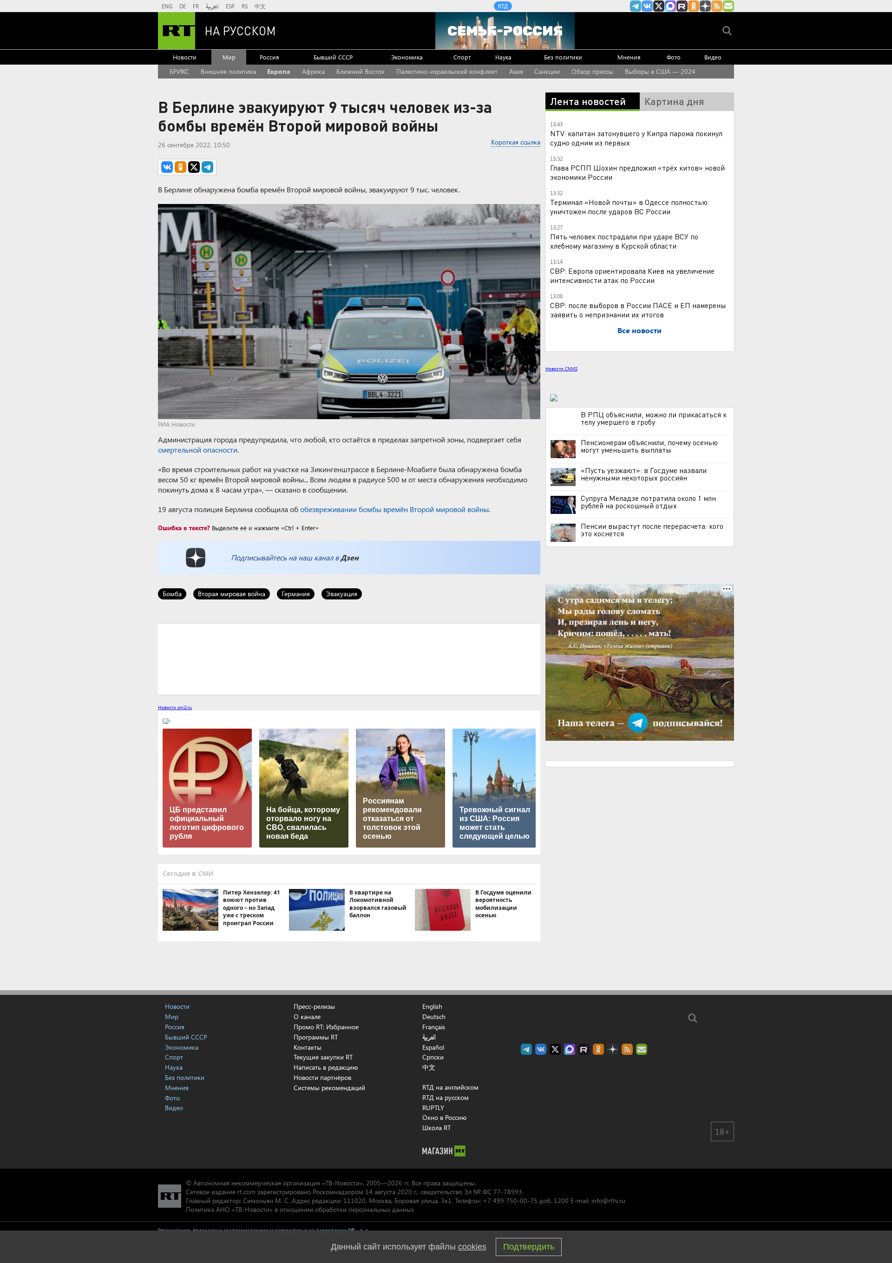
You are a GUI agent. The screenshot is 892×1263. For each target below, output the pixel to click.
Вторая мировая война (231, 593)
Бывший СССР (333, 57)
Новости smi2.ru (175, 707)
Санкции (547, 71)
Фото (674, 57)
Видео (712, 57)
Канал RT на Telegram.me (635, 6)
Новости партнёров (322, 1077)
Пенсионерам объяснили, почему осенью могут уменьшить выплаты (649, 446)
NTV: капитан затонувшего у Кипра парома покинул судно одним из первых (636, 137)
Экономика (407, 57)
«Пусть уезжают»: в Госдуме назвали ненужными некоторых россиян (644, 474)
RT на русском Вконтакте (647, 6)
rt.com (246, 1191)
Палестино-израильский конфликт (447, 71)
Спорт (462, 57)
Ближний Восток (360, 71)
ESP (230, 6)
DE (182, 6)
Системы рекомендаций (329, 1087)
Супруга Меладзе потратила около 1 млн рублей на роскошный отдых (648, 501)
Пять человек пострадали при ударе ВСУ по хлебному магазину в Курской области (624, 240)
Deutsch (434, 1016)
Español (433, 1047)
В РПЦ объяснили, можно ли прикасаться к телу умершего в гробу (654, 418)
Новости (185, 57)
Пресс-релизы (314, 1006)
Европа (278, 71)
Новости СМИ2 (561, 368)
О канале (307, 1016)
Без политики (563, 57)
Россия (269, 57)
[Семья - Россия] (505, 30)
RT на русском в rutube (682, 6)
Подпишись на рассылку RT (728, 6)
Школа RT (436, 1127)
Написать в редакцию (326, 1067)
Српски (433, 1057)
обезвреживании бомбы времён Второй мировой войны (394, 509)
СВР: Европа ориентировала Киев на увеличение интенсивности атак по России (632, 275)
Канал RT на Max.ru (670, 6)
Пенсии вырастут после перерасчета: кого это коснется (652, 529)
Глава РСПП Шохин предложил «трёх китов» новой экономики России (637, 172)
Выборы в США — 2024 (660, 71)
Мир (229, 57)
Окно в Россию (444, 1117)
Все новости (639, 330)
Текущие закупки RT (323, 1056)
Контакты (307, 1047)
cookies (472, 1246)
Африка (313, 71)
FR (196, 6)
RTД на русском (445, 1097)
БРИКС (179, 71)
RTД (503, 6)
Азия (516, 71)
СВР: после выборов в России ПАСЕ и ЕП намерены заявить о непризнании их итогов (638, 309)
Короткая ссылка (515, 142)
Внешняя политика (228, 71)
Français (433, 1027)
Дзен (350, 557)
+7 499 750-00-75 (510, 1200)
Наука (503, 57)
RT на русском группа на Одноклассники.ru (693, 6)
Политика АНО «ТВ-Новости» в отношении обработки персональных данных (300, 1209)
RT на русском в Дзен (705, 6)
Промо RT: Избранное (326, 1026)
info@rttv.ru (608, 1200)
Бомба (172, 593)
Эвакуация (341, 593)
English (432, 1006)
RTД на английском (450, 1087)
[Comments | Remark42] (349, 658)
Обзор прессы (592, 71)
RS (245, 6)
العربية (212, 6)
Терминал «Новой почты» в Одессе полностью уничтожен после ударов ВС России (629, 206)
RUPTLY (433, 1107)
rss (716, 6)
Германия (296, 593)
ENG (167, 6)
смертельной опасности (197, 449)
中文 (260, 6)
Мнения (629, 57)
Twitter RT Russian (658, 6)
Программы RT (316, 1037)
